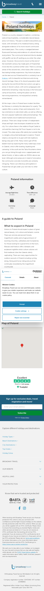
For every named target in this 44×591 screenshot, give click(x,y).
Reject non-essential (22, 318)
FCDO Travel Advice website (26, 552)
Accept (22, 304)
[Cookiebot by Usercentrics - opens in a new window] (33, 271)
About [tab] (36, 277)
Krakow (5, 78)
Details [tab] (22, 277)
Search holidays (23, 12)
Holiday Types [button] (7, 437)
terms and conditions (32, 538)
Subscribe (22, 413)
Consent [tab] (8, 277)
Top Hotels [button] (6, 449)
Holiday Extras (7, 453)
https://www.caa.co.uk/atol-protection (15, 544)
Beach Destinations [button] (9, 441)
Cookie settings (21, 311)
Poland (12, 17)
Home (4, 17)
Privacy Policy (25, 417)
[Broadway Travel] (12, 4)
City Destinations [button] (8, 445)
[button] (40, 4)
